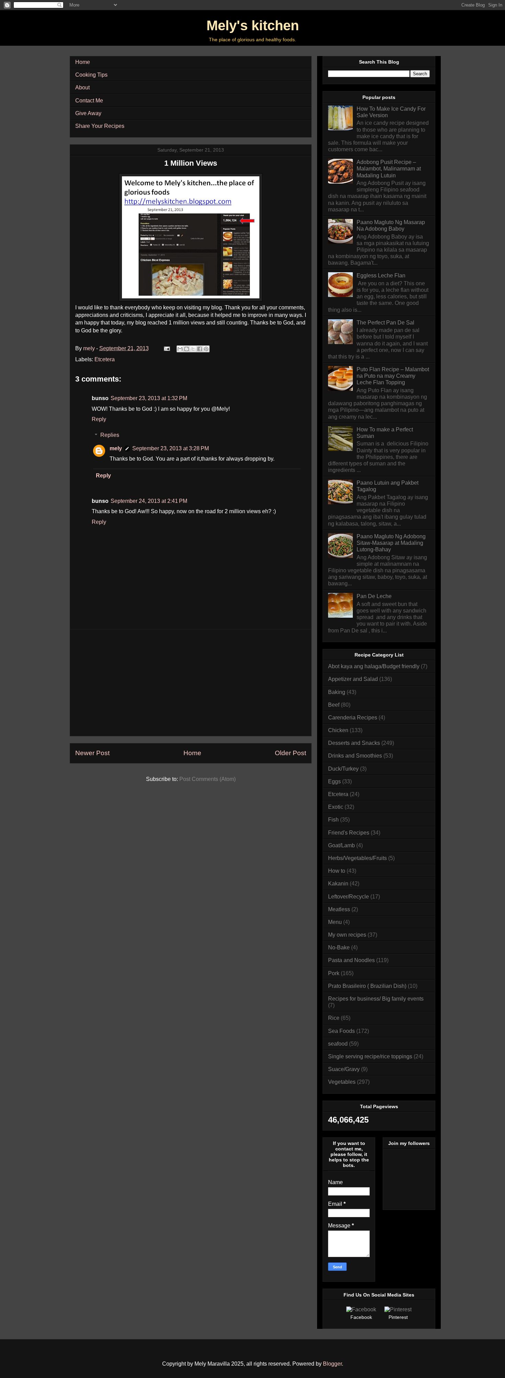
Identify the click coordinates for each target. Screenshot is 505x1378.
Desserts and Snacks (354, 743)
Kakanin (338, 883)
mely (116, 448)
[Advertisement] (190, 683)
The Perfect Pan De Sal (385, 323)
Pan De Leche (374, 596)
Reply (99, 419)
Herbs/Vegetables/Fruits (357, 858)
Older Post (290, 753)
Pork (333, 973)
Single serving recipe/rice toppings (370, 1056)
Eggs (334, 781)
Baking (336, 692)
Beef (333, 705)
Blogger (332, 1364)
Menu (335, 922)
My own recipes (347, 935)
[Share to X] (193, 348)
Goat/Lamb (341, 845)
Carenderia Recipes (352, 717)
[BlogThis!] (186, 348)
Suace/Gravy (344, 1069)
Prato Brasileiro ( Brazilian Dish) (367, 986)
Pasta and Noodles (351, 960)
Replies (109, 435)
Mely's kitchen (252, 25)
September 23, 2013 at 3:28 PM (170, 448)
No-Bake (339, 947)
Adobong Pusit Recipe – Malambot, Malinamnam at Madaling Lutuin (389, 168)
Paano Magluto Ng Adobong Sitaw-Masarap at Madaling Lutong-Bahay (391, 542)
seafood (338, 1044)
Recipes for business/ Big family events (376, 999)
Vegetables (342, 1082)
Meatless (339, 909)
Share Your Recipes (99, 126)
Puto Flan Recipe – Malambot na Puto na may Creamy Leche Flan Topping (393, 375)
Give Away (88, 113)
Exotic (335, 807)
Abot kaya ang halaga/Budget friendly (373, 666)
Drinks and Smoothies (355, 756)
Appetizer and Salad (353, 679)
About (82, 87)
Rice (333, 1018)
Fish (333, 820)
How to (336, 871)
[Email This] (180, 348)
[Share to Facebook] (199, 348)
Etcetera (104, 359)
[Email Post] (166, 348)
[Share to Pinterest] (206, 348)
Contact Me (89, 100)
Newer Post (92, 753)
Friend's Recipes (348, 833)
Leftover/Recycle (348, 897)
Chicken (338, 730)
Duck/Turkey (343, 769)
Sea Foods (341, 1031)
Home (82, 62)
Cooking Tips (91, 75)
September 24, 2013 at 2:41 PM (149, 501)
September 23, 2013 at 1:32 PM (149, 398)
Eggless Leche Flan (381, 275)
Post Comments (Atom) (207, 779)
